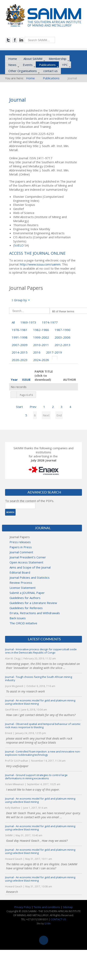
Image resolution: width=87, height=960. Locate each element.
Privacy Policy (22, 907)
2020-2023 (20, 360)
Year (14, 379)
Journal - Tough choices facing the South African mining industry (38, 678)
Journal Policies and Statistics (30, 577)
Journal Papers (20, 537)
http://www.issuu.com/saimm (40, 264)
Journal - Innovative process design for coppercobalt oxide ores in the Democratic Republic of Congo (41, 650)
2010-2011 (41, 345)
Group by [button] (20, 300)
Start (19, 407)
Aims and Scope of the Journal (30, 567)
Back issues (18, 618)
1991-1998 (20, 337)
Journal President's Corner (28, 557)
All (13, 322)
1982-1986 (41, 330)
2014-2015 (20, 352)
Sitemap (68, 907)
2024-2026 (41, 360)
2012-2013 (62, 345)
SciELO (19, 245)
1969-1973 (28, 322)
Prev (33, 407)
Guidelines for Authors (25, 598)
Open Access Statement (26, 562)
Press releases (20, 542)
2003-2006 (62, 337)
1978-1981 (20, 330)
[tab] (54, 358)
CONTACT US (58, 919)
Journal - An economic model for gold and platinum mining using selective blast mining (40, 702)
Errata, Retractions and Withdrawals (35, 613)
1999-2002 (41, 337)
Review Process (21, 583)
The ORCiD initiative (23, 623)
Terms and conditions (47, 907)
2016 (36, 352)
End (59, 415)
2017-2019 (54, 352)
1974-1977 (50, 322)
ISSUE (26, 379)
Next (46, 415)
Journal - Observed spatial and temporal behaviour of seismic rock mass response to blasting (43, 725)
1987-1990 (62, 330)
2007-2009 (20, 345)
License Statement (23, 588)
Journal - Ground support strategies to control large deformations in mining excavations (36, 776)
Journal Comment (21, 552)
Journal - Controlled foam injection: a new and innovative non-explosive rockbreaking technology (43, 753)
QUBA (47, 923)
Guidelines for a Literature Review (33, 603)
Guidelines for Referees (26, 608)
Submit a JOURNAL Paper (27, 593)
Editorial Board (20, 572)
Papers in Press (21, 547)
